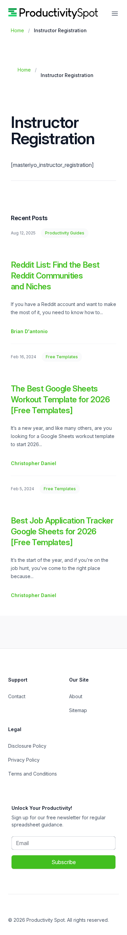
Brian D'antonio (29, 331)
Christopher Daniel (33, 463)
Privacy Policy (24, 760)
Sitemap (78, 710)
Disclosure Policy (27, 746)
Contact (16, 696)
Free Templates (62, 356)
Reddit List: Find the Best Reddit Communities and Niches (55, 275)
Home (17, 30)
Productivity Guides (64, 232)
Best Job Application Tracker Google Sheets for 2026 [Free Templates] (62, 531)
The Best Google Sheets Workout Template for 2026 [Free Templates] (60, 399)
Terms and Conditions (32, 774)
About (75, 696)
